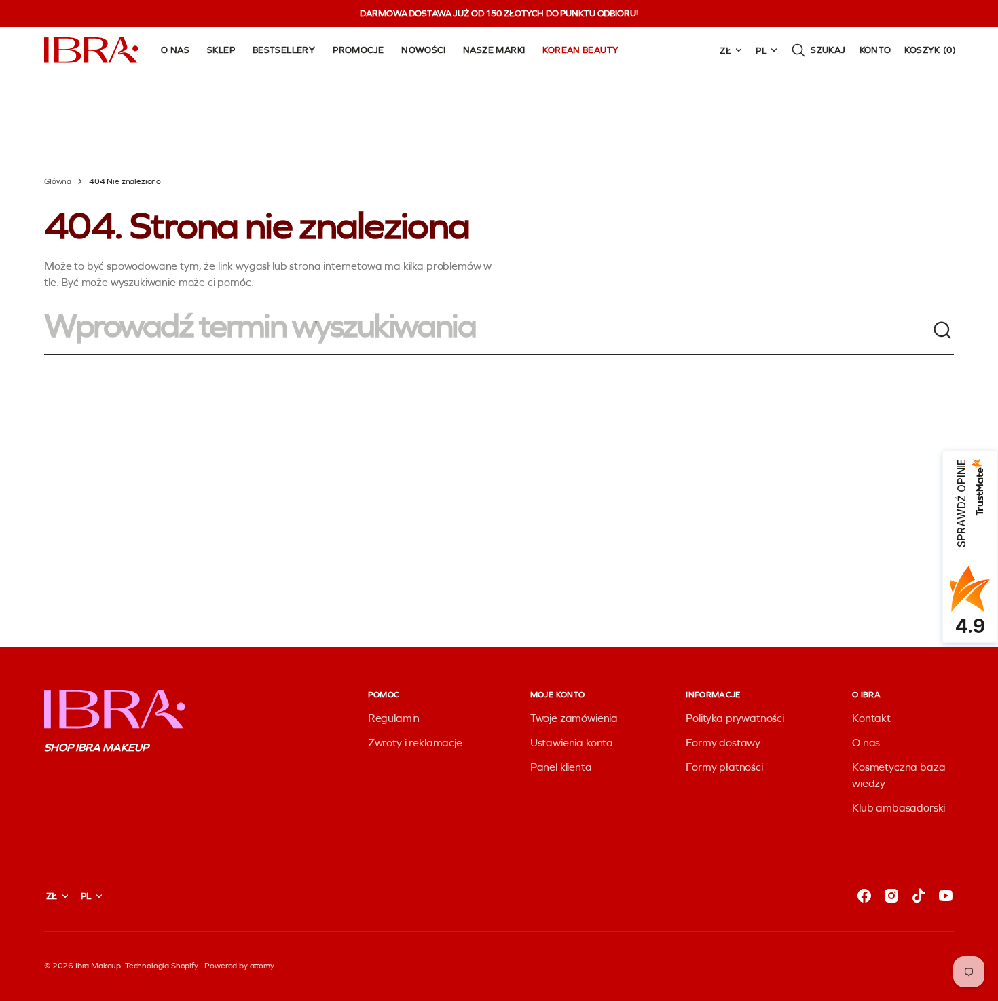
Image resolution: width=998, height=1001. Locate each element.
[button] (818, 50)
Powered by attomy (239, 965)
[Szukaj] (943, 331)
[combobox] (488, 330)
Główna (57, 181)
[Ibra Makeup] (91, 50)
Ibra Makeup (98, 965)
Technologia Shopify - (164, 965)
